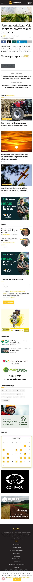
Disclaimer (16, 567)
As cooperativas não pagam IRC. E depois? (9, 240)
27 (16, 461)
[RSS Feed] (26, 571)
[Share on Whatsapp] (14, 41)
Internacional (7, 119)
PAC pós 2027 (18, 394)
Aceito (17, 580)
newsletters (12, 298)
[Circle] (16, 571)
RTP (4, 36)
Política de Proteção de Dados (14, 292)
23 (29, 458)
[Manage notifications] (3, 578)
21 (20, 458)
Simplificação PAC (6, 397)
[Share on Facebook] (3, 41)
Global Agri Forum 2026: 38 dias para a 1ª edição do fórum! (20, 349)
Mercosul (4, 394)
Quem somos (16, 545)
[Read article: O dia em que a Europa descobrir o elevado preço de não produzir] (26, 232)
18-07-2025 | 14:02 (14, 36)
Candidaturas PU (6, 390)
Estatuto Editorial (16, 559)
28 (20, 461)
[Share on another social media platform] (29, 41)
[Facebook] (6, 571)
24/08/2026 (5, 128)
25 (8, 461)
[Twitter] (11, 571)
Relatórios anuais (16, 547)
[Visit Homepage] (15, 3)
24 (3, 461)
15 (25, 454)
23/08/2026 (14, 234)
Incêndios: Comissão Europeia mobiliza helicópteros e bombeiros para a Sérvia (14, 189)
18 (8, 458)
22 (25, 458)
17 (3, 458)
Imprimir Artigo (7, 66)
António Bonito (6, 234)
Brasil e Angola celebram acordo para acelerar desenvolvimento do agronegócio (15, 124)
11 (8, 454)
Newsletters (16, 556)
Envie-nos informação (16, 550)
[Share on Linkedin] (24, 41)
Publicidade (16, 553)
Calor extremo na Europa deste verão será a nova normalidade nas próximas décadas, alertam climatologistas (15, 156)
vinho (22, 397)
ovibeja (11, 394)
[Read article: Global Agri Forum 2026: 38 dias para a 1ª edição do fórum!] (5, 350)
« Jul (3, 438)
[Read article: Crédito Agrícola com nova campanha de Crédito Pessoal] (5, 342)
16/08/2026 (5, 247)
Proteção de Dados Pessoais (16, 564)
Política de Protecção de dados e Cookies (18, 577)
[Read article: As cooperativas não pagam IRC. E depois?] (26, 242)
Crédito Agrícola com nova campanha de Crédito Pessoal (20, 341)
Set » (29, 438)
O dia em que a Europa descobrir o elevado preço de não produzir (9, 230)
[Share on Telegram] (19, 41)
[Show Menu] (2, 2)
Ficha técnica (16, 562)
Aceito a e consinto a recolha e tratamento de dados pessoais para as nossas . (16, 294)
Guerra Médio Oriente (18, 390)
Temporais (16, 397)
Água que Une (5, 400)
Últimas (5, 150)
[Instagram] (21, 571)
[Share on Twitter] (9, 41)
